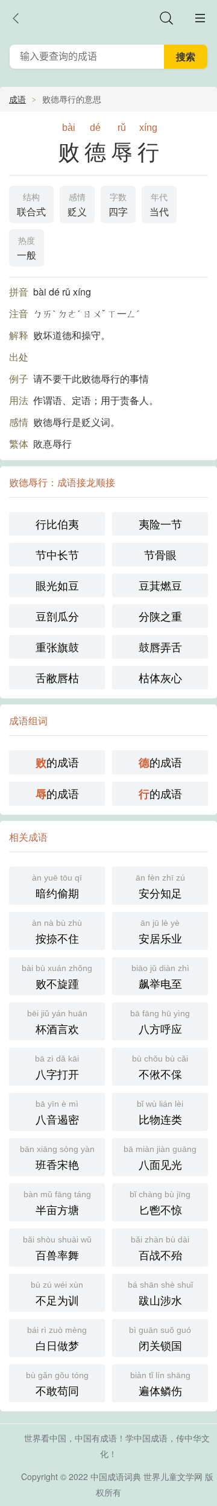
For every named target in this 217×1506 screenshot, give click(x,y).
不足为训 (57, 1294)
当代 (159, 205)
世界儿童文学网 (173, 1476)
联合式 (31, 205)
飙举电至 (160, 977)
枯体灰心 (160, 677)
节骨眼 (160, 554)
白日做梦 (57, 1339)
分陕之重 (160, 616)
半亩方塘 (57, 1203)
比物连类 (160, 1113)
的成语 (57, 762)
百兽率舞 (57, 1248)
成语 (17, 99)
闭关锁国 (160, 1339)
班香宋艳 (57, 1158)
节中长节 (57, 554)
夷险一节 (160, 523)
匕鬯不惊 (160, 1203)
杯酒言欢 (57, 1022)
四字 (118, 205)
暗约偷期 (57, 886)
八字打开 (57, 1067)
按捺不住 (57, 932)
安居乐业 (160, 932)
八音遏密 (57, 1113)
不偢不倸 (160, 1067)
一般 (26, 249)
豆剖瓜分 (57, 616)
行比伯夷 (57, 523)
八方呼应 (160, 1022)
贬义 (77, 205)
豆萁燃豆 (160, 585)
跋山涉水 (160, 1294)
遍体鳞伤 (160, 1384)
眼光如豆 (57, 585)
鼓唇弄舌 (160, 646)
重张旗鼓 (57, 646)
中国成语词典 (115, 1476)
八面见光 (160, 1158)
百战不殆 (160, 1248)
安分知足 (160, 886)
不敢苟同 (57, 1384)
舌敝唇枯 (57, 677)
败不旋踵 (57, 977)
